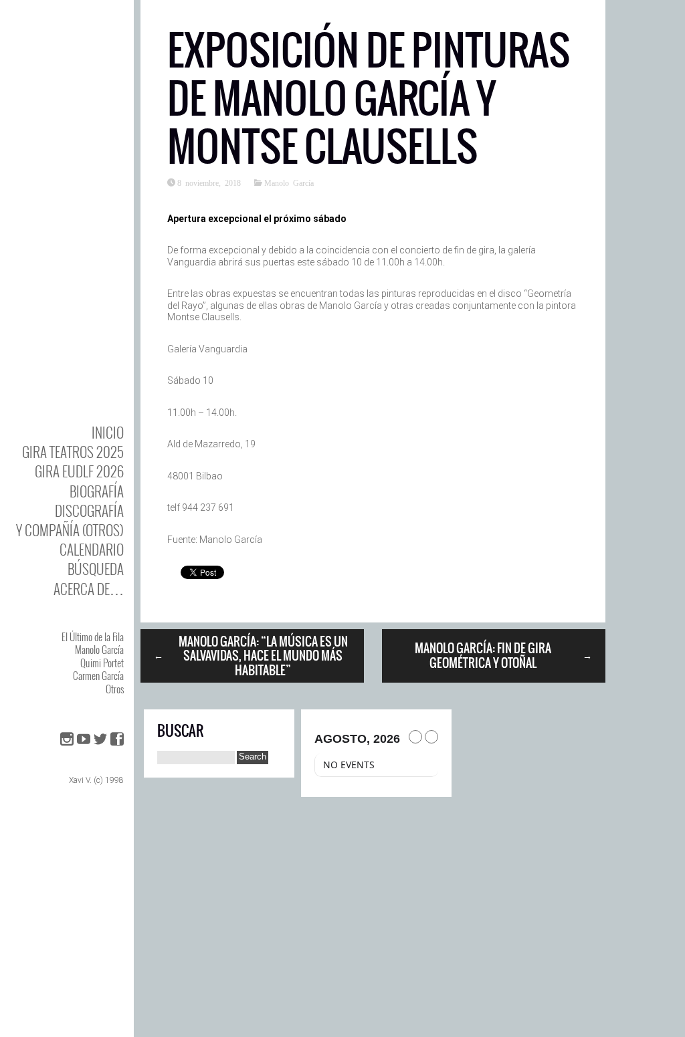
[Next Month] (431, 736)
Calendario (92, 549)
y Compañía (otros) (70, 530)
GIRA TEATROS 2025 (73, 451)
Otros (115, 688)
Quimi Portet (102, 662)
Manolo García (99, 649)
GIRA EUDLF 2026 (79, 471)
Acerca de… (89, 588)
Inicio (108, 432)
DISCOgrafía (89, 510)
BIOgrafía (97, 491)
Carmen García (98, 675)
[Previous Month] (415, 736)
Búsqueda (96, 568)
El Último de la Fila (93, 636)
